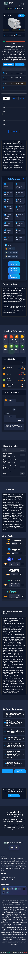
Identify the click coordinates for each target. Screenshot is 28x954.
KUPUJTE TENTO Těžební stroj (14, 270)
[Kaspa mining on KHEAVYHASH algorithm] (15, 888)
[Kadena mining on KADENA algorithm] (19, 888)
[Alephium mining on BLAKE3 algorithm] (3, 892)
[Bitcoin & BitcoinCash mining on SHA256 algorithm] (4, 888)
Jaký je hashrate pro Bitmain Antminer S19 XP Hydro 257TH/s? (13, 731)
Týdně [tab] (6, 98)
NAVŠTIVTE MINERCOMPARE (14, 795)
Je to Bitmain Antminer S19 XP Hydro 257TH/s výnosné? (12, 714)
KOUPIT (22, 15)
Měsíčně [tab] (14, 98)
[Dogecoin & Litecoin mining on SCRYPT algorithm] (8, 888)
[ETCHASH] (12, 888)
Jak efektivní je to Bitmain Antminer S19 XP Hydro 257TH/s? (13, 763)
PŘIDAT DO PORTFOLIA (14, 263)
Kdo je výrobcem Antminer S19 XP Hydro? (12, 738)
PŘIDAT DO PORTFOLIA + (7, 771)
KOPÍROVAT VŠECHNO (14, 276)
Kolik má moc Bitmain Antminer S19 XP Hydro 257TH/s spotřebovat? (12, 745)
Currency (6, 413)
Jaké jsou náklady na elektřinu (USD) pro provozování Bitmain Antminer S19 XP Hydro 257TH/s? (12, 754)
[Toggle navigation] (21, 4)
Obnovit (14, 131)
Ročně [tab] (22, 98)
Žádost (22, 461)
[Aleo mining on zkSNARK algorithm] (23, 888)
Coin (5, 397)
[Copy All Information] (23, 179)
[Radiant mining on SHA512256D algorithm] (7, 892)
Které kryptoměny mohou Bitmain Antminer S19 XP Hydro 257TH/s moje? (13, 723)
